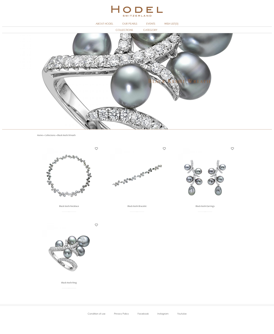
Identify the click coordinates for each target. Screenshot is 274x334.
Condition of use (96, 313)
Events (150, 23)
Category (150, 30)
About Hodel (104, 23)
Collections (124, 30)
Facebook (143, 313)
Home (40, 135)
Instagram (163, 313)
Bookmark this (96, 149)
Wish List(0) (171, 23)
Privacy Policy (121, 313)
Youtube (182, 313)
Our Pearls (129, 23)
